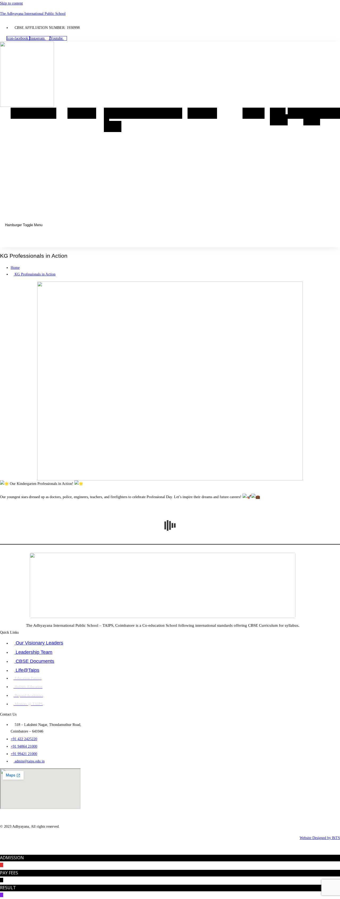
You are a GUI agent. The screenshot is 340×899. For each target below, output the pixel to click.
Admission (202, 113)
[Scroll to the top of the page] (1, 851)
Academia (82, 113)
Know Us (43, 113)
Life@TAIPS (144, 113)
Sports (172, 113)
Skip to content (11, 3)
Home (20, 113)
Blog (295, 113)
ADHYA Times (313, 116)
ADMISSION (12, 858)
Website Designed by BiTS (320, 838)
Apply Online (278, 116)
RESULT (8, 888)
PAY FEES (9, 873)
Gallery (253, 113)
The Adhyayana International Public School (33, 14)
